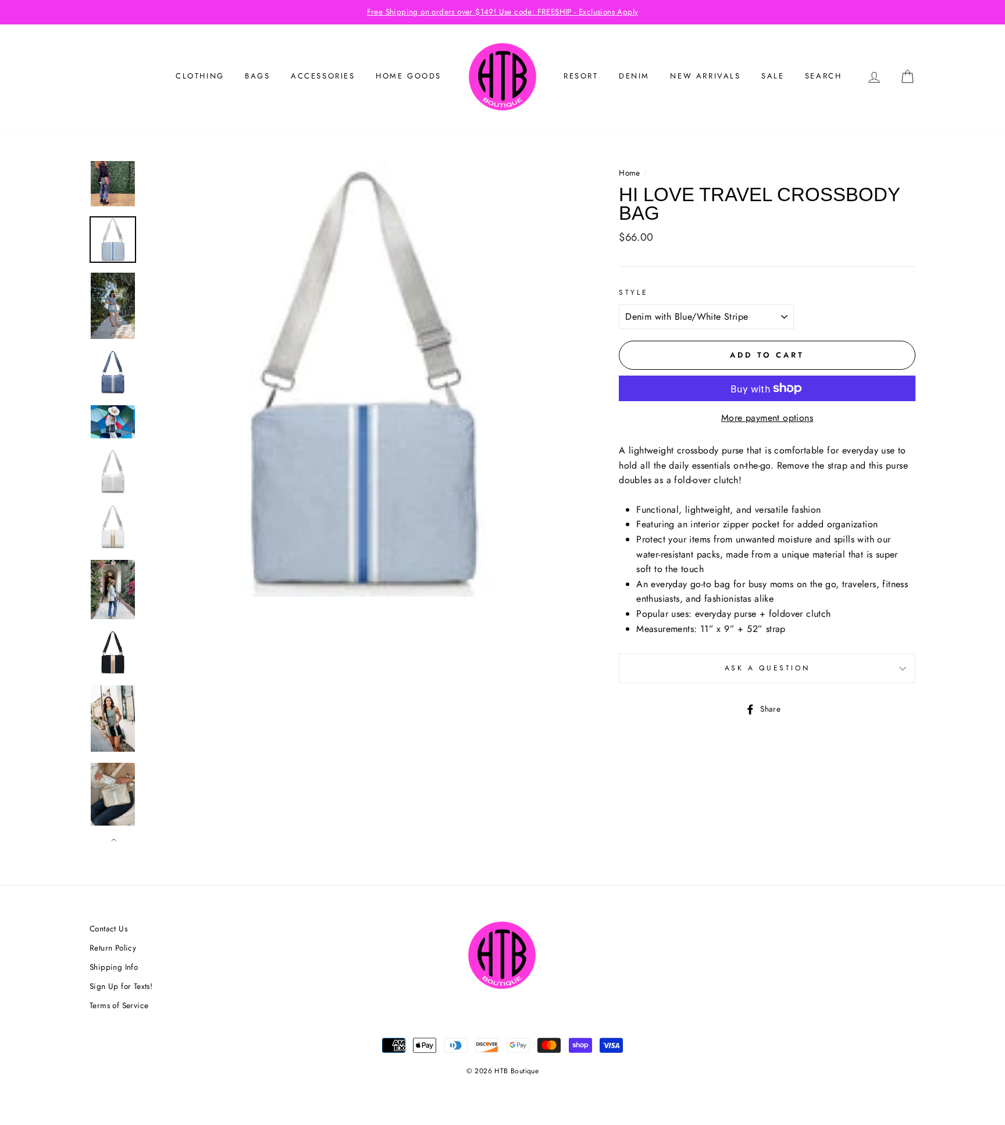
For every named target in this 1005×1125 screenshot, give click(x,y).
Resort (581, 75)
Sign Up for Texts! (121, 986)
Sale (772, 75)
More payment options (767, 417)
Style (633, 292)
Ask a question (767, 668)
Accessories (323, 75)
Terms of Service (119, 1005)
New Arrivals (705, 75)
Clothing (200, 75)
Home (629, 172)
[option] (502, 12)
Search (823, 75)
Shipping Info (114, 967)
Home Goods (408, 75)
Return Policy (113, 947)
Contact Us (108, 928)
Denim (634, 75)
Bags (257, 75)
